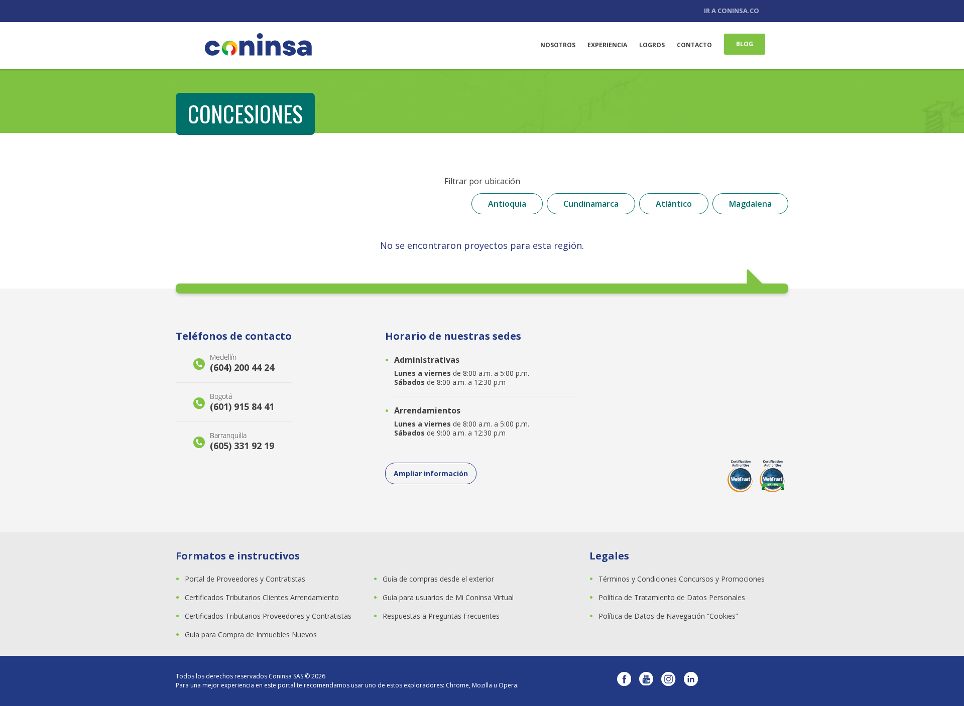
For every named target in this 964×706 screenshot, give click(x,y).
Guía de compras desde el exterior (438, 579)
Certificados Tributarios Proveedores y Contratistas (268, 616)
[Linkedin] (691, 681)
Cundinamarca (591, 203)
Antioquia (507, 203)
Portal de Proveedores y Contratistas (245, 579)
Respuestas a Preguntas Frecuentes (441, 616)
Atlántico (674, 203)
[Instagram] (668, 681)
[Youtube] (646, 681)
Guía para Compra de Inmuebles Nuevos (251, 634)
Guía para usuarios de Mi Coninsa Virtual (448, 597)
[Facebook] (624, 681)
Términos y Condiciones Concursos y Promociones (681, 579)
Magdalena (750, 203)
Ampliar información (431, 473)
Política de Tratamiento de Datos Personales (671, 597)
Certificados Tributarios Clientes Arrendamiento (262, 597)
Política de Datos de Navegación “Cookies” (668, 616)
